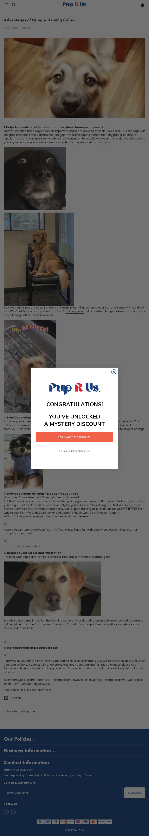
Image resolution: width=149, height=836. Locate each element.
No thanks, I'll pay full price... (74, 450)
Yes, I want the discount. (74, 437)
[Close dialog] (114, 372)
